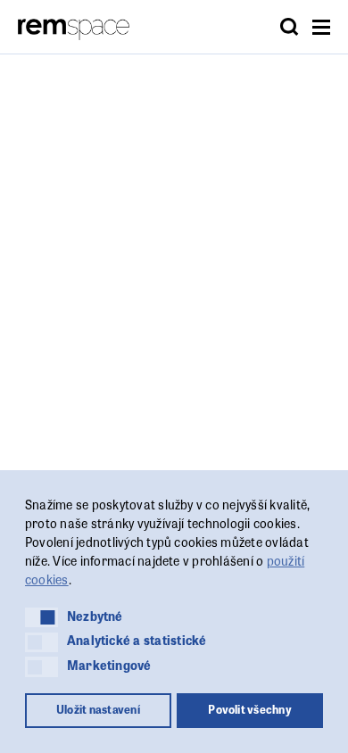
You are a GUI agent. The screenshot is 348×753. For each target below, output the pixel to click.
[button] (41, 617)
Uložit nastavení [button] (98, 709)
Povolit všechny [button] (250, 709)
